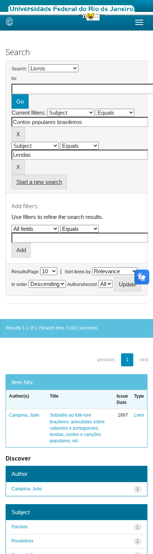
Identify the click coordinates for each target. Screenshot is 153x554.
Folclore (20, 526)
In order (19, 284)
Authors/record (82, 284)
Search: (19, 68)
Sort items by (78, 271)
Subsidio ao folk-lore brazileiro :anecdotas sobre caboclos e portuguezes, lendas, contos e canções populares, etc (77, 428)
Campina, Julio (24, 415)
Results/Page (25, 271)
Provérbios (22, 541)
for (14, 78)
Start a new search (39, 182)
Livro (139, 415)
